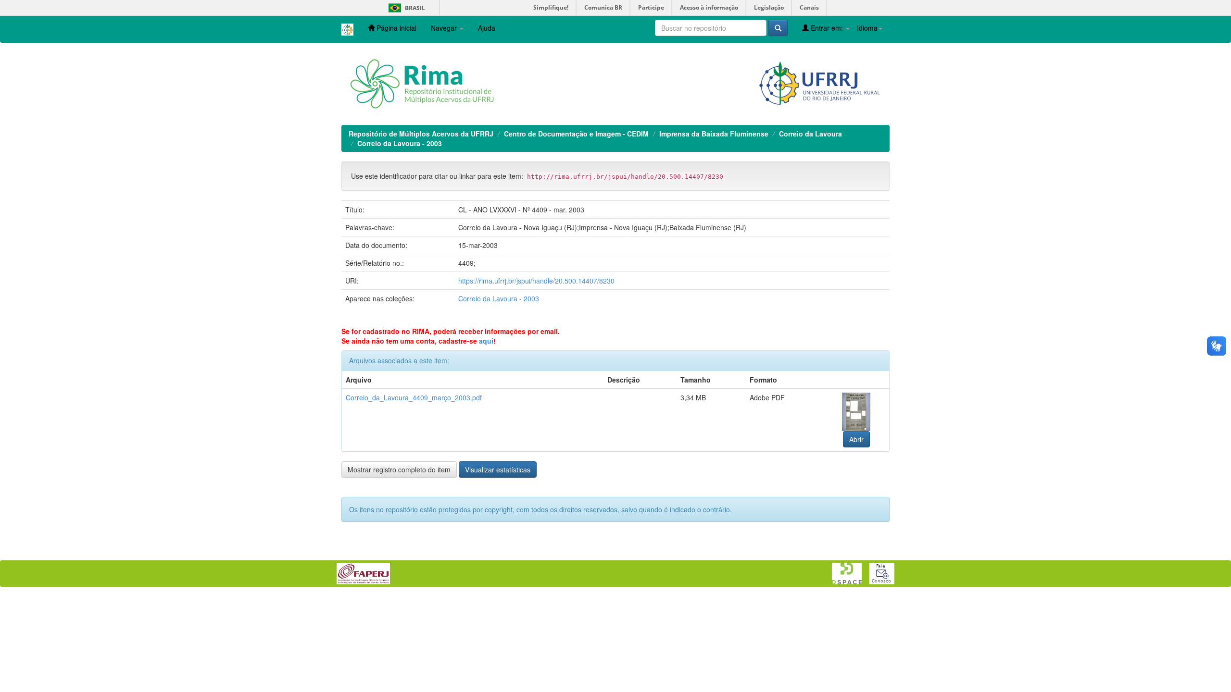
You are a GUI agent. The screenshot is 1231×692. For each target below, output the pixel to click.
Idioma (867, 28)
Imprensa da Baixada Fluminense (713, 133)
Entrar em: (827, 28)
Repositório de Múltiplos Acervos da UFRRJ (421, 133)
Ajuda (486, 28)
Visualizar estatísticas (497, 469)
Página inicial (395, 28)
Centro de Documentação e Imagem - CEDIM (576, 133)
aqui (486, 341)
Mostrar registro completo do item (399, 469)
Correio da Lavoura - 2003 (399, 143)
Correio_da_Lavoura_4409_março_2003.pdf (414, 397)
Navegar (445, 28)
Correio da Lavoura (810, 133)
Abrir (856, 439)
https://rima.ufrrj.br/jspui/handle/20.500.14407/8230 (536, 280)
